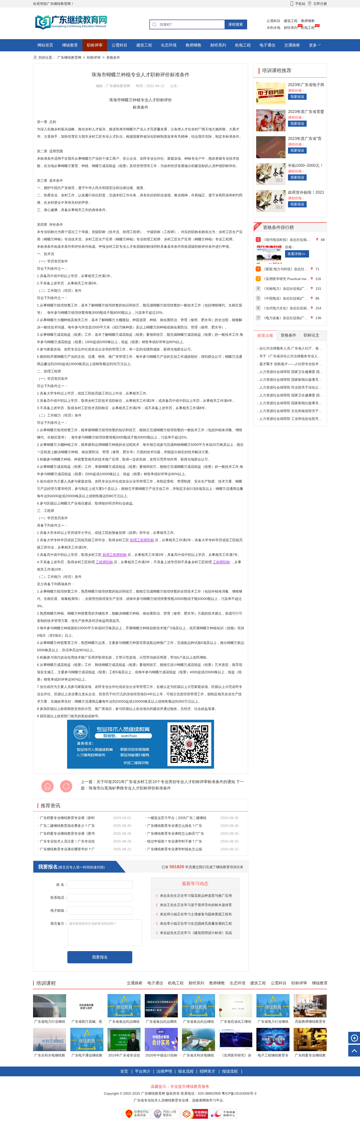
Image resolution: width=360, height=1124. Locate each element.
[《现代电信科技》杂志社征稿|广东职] (280, 254)
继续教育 (70, 45)
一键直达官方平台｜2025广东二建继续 (176, 818)
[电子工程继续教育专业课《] (272, 1039)
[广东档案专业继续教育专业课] (310, 1039)
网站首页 (45, 45)
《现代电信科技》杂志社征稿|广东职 (286, 240)
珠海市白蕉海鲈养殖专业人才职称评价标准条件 (130, 788)
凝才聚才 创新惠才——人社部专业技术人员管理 (295, 364)
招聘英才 (207, 1071)
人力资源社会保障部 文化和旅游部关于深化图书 (295, 411)
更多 (313, 45)
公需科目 (273, 21)
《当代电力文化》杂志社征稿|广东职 (286, 308)
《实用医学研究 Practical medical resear (286, 279)
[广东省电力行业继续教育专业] (49, 1005)
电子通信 (267, 45)
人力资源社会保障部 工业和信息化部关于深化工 (295, 419)
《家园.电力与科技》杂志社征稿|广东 (286, 269)
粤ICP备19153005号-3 (239, 1093)
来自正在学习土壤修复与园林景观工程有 (196, 914)
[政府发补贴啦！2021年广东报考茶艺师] (271, 201)
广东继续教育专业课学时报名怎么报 (174, 849)
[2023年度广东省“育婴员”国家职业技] (271, 147)
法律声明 (164, 1071)
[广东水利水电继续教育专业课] (49, 1039)
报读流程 (230, 1071)
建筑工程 (291, 21)
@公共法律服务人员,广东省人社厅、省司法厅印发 (297, 348)
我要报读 (297, 97)
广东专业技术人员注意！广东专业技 (67, 841)
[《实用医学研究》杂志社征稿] (235, 1039)
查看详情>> (296, 254)
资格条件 (113, 57)
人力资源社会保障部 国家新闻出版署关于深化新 (295, 380)
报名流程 (186, 1071)
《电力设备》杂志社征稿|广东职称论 (286, 318)
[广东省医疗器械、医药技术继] (86, 1005)
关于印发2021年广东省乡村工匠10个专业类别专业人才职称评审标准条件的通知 (165, 782)
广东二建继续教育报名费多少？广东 (67, 826)
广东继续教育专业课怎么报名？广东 (174, 826)
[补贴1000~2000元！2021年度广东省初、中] (271, 174)
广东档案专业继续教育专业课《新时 (67, 818)
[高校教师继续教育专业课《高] (310, 1005)
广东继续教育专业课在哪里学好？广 (67, 849)
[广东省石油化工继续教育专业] (235, 1005)
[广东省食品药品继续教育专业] (124, 1005)
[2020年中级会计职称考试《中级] (161, 1039)
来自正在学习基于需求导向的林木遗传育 (196, 905)
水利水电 (273, 28)
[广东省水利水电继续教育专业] (198, 1039)
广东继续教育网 (69, 57)
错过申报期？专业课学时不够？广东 (174, 841)
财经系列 (291, 28)
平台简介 (143, 1071)
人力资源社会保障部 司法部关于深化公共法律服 (295, 387)
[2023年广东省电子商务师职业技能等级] (271, 93)
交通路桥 (292, 45)
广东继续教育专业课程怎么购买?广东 (175, 833)
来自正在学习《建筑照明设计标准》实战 (196, 933)
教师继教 (308, 21)
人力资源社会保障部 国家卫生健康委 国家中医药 (296, 372)
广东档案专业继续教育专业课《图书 (67, 833)
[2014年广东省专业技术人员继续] (124, 1039)
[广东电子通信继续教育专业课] (86, 1039)
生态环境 (169, 45)
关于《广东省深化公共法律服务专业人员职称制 (295, 356)
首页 (124, 1071)
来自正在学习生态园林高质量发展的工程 (196, 923)
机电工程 (308, 28)
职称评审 (95, 45)
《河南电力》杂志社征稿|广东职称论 (286, 289)
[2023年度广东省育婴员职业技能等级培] (271, 120)
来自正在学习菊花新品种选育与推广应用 (196, 896)
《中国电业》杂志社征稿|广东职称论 (286, 298)
